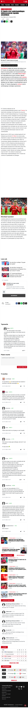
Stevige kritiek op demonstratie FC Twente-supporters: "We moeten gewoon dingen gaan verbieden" (16, 577)
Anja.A (6, 503)
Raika (6, 392)
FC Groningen (11, 673)
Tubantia (23, 110)
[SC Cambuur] (15, 670)
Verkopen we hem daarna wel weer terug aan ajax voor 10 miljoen (14, 606)
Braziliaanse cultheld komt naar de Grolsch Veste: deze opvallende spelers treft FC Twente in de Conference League (18, 569)
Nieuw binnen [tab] (20, 555)
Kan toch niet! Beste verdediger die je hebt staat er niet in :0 (13, 632)
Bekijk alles (14, 680)
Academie (23, 5)
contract (19, 84)
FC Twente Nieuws (6, 9)
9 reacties (5, 280)
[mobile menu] (1, 1)
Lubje (6, 427)
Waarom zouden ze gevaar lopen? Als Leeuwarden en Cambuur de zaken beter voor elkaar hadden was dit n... (13, 615)
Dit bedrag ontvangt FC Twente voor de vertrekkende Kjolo (17, 560)
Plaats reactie (22, 367)
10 (12, 571)
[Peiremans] (3, 439)
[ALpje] (5, 329)
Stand (12, 5)
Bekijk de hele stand (14, 663)
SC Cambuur (11, 670)
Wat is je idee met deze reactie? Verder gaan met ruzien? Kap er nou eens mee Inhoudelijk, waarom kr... (13, 624)
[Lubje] (3, 427)
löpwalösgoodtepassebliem (13, 604)
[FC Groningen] (15, 673)
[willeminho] (3, 408)
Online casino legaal (6, 694)
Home (2, 5)
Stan (4, 17)
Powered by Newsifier (14, 706)
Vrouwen (17, 5)
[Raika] (3, 392)
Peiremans (7, 439)
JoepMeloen (8, 485)
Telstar (22, 677)
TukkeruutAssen (10, 637)
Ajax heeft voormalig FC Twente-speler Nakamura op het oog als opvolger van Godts (17, 586)
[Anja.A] (3, 503)
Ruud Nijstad (4, 68)
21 (12, 562)
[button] (24, 2)
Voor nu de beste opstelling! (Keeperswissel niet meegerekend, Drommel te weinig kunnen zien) (13, 641)
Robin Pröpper (22, 73)
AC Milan (14, 136)
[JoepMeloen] (3, 485)
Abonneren (14, 295)
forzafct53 (9, 630)
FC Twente (23, 670)
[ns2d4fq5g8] (3, 379)
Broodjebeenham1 (9, 525)
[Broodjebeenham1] (3, 525)
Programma (7, 5)
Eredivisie (24, 77)
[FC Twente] (15, 677)
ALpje (8, 328)
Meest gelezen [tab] (7, 555)
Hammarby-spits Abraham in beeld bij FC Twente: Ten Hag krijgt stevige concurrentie (18, 594)
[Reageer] (24, 386)
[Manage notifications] (25, 705)
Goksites (4, 695)
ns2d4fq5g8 (8, 379)
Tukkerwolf (9, 611)
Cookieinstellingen (19, 704)
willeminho (7, 408)
